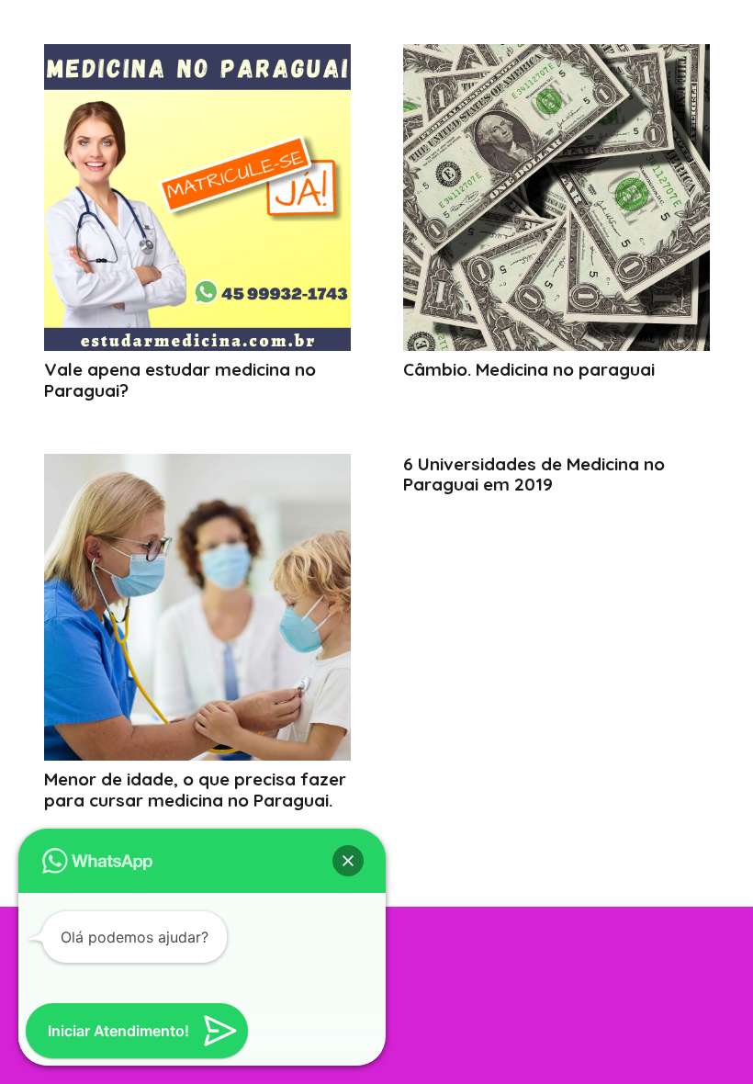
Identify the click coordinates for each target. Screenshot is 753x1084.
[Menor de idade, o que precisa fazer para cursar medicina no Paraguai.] (197, 607)
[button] (348, 860)
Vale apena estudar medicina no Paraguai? (180, 379)
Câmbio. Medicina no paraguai (529, 369)
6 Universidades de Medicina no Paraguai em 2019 (534, 474)
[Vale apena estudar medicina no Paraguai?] (197, 197)
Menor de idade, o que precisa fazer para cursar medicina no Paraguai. (195, 789)
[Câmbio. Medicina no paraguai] (556, 197)
